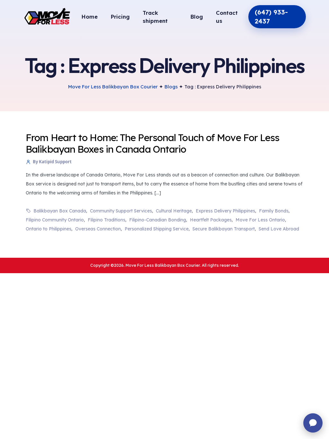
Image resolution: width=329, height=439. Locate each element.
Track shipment (155, 16)
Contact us (227, 16)
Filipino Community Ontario (55, 220)
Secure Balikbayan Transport (223, 229)
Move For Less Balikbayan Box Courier (113, 87)
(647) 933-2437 (271, 16)
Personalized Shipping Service (157, 229)
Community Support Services (121, 211)
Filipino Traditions (106, 220)
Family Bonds (274, 211)
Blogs (171, 87)
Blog (196, 16)
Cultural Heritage (174, 211)
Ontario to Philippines (48, 229)
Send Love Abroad (279, 229)
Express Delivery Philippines (225, 211)
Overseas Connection (98, 229)
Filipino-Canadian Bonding (157, 220)
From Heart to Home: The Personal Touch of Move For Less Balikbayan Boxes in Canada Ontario (153, 143)
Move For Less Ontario (260, 220)
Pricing (120, 16)
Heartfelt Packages (211, 220)
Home (89, 16)
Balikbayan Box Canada (59, 211)
